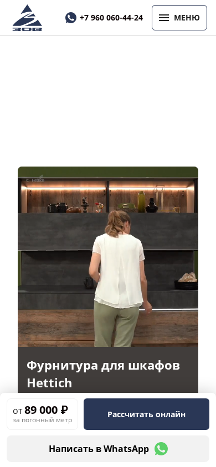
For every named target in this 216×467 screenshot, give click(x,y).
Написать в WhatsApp (99, 449)
